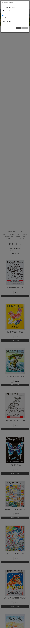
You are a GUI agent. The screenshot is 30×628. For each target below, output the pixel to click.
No (11, 11)
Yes (5, 11)
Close (19, 28)
